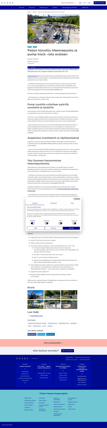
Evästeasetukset (69, 357)
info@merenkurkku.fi (82, 384)
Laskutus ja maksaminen (59, 404)
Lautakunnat (27, 407)
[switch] (46, 223)
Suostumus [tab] (34, 203)
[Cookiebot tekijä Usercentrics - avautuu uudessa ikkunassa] (74, 199)
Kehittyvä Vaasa (71, 409)
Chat (25, 382)
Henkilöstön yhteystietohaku (25, 378)
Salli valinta (53, 228)
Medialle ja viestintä (72, 402)
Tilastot (70, 406)
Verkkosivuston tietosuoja (71, 359)
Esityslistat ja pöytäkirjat (30, 400)
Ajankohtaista (71, 404)
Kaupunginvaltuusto (29, 402)
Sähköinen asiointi (58, 406)
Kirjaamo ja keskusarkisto (59, 409)
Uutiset (34, 12)
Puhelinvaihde (57, 402)
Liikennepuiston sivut (37, 316)
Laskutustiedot (25, 380)
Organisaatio (42, 398)
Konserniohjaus (42, 400)
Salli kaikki (71, 228)
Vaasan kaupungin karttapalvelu (82, 357)
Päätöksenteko (27, 398)
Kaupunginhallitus (28, 405)
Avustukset (56, 411)
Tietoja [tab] (72, 203)
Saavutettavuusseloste (84, 359)
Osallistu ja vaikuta (28, 409)
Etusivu (29, 12)
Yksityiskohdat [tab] (53, 203)
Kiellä (35, 228)
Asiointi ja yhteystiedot (67, 3)
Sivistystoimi (42, 402)
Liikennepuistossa (32, 76)
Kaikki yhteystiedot (25, 376)
